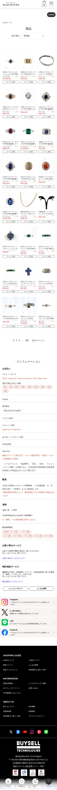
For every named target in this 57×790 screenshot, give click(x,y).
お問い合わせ (33, 688)
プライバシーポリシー (36, 716)
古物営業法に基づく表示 (37, 670)
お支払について (8, 660)
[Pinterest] (39, 732)
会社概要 (31, 706)
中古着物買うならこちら (12, 693)
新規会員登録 (8, 683)
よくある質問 (41, 588)
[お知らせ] (44, 3)
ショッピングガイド (15, 588)
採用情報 (31, 711)
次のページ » (38, 340)
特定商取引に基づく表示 (12, 716)
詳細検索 (51, 14)
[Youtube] (25, 732)
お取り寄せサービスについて (13, 558)
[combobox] (24, 13)
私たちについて (8, 706)
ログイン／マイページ (11, 688)
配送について (8, 665)
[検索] (43, 13)
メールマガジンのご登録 (37, 683)
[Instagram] (32, 732)
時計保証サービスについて (12, 582)
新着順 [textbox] (27, 36)
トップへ (49, 786)
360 (27, 340)
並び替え (16, 36)
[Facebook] (18, 732)
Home (5, 22)
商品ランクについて (10, 670)
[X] (11, 732)
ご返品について (34, 660)
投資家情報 (7, 711)
